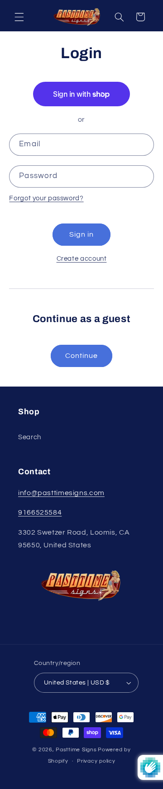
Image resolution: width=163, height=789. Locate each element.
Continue (81, 355)
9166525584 (40, 512)
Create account (82, 258)
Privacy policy (96, 761)
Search (29, 437)
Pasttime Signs (76, 749)
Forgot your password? (46, 198)
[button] (19, 16)
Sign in (81, 234)
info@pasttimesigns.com (61, 492)
